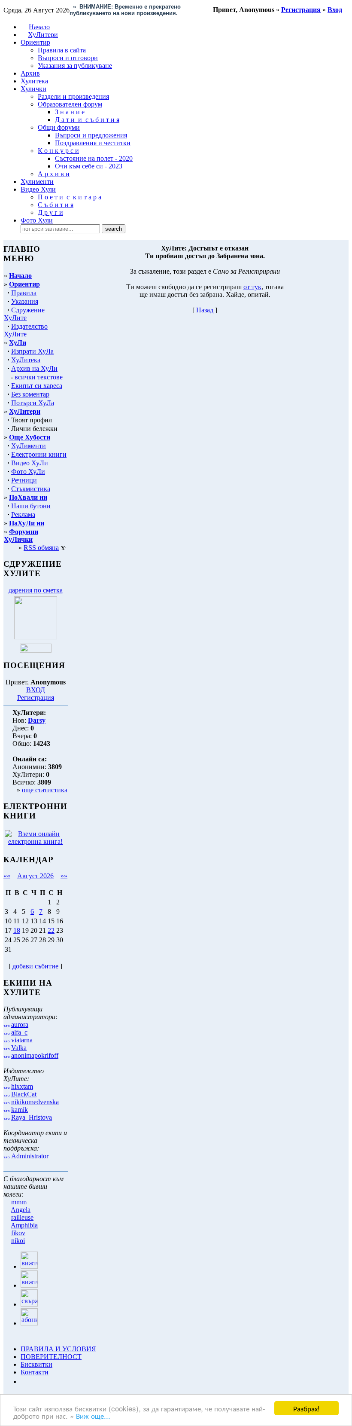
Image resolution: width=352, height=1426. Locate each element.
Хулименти (37, 181)
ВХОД (35, 689)
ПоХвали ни (28, 497)
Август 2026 (35, 875)
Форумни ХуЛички (21, 535)
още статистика (44, 790)
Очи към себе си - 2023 (88, 166)
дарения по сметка (36, 590)
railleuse (22, 1217)
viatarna (22, 1040)
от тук (252, 286)
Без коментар (30, 394)
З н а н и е (70, 112)
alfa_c (19, 1032)
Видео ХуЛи (29, 463)
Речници (24, 480)
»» (64, 875)
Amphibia (24, 1225)
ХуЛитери (43, 34)
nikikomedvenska (35, 1101)
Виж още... (93, 1415)
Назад (204, 310)
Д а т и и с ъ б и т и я (87, 119)
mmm (19, 1202)
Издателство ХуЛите (26, 330)
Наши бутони (31, 506)
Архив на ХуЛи (34, 368)
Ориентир (24, 284)
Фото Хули (37, 220)
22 (51, 930)
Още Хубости (29, 437)
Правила (23, 292)
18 (16, 930)
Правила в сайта (62, 50)
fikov (18, 1233)
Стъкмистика (30, 488)
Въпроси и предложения (91, 135)
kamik (19, 1109)
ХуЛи (17, 342)
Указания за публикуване (75, 65)
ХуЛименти (28, 445)
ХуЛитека (25, 359)
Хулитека (34, 81)
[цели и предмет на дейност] (35, 637)
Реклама (23, 514)
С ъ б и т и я (55, 204)
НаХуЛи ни (26, 523)
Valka (19, 1047)
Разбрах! (306, 1408)
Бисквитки (36, 1364)
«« (6, 875)
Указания (24, 301)
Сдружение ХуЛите (24, 313)
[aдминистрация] (24, 1381)
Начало (39, 27)
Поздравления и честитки (92, 143)
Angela (20, 1209)
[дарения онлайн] (36, 650)
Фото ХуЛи (28, 471)
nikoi (18, 1240)
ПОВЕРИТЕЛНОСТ (51, 1356)
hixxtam (22, 1086)
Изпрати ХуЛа (32, 351)
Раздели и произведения (73, 96)
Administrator (30, 1156)
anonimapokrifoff (34, 1055)
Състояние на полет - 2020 (94, 158)
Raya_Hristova (31, 1117)
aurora (19, 1024)
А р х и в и (54, 173)
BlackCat (23, 1094)
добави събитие (35, 966)
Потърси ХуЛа (32, 402)
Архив (30, 73)
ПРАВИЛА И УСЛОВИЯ (58, 1349)
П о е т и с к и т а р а (69, 197)
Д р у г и (50, 212)
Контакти (35, 1372)
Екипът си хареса (36, 385)
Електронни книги (39, 454)
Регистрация (35, 697)
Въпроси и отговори (68, 57)
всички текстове (39, 377)
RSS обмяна (41, 547)
